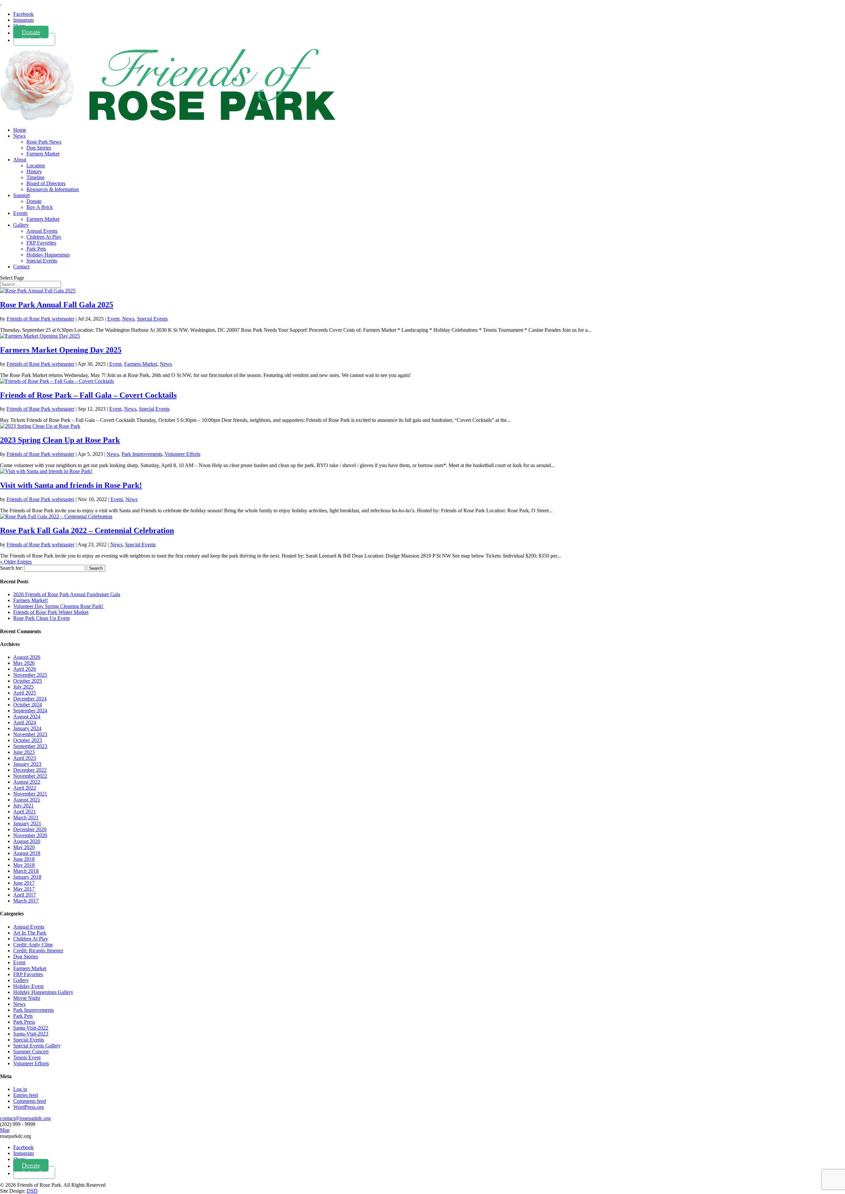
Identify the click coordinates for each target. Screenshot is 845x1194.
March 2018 (26, 871)
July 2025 (23, 687)
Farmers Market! (30, 600)
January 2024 (27, 728)
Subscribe (34, 39)
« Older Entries (16, 561)
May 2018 (24, 865)
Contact (21, 266)
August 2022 (26, 782)
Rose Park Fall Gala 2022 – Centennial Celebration (87, 530)
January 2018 (27, 877)
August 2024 (26, 716)
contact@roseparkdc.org (25, 1118)
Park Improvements (141, 454)
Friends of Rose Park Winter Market (50, 612)
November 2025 (30, 675)
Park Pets (36, 249)
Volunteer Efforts (182, 454)
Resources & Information (52, 189)
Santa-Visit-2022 (30, 1028)
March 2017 (26, 901)
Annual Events (41, 231)
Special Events (41, 260)
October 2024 (27, 704)
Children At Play (43, 237)
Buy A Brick (39, 207)
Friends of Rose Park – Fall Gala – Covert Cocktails (88, 395)
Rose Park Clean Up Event (41, 618)
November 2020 (30, 835)
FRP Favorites (41, 243)
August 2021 (26, 799)
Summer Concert (31, 1051)
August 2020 (26, 841)
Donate (31, 31)
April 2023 (24, 758)
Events (20, 213)
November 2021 (30, 794)
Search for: (11, 568)
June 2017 (24, 883)
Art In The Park (29, 933)
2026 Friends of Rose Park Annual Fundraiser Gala (66, 594)
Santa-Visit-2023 (30, 1034)
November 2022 (30, 776)
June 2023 (24, 752)
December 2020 (30, 829)
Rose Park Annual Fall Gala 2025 (56, 304)
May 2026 (24, 663)
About (19, 159)
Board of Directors (45, 183)
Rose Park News (43, 142)
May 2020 (24, 847)
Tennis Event (27, 1057)
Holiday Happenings (48, 254)
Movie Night (26, 998)
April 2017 (24, 895)
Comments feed (29, 1101)
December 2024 (30, 698)
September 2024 (30, 710)
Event (113, 319)
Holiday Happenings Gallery (43, 992)
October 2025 (27, 681)
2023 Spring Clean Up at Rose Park (60, 440)
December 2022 (30, 770)
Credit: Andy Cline (33, 944)
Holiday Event (28, 986)
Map (5, 1130)
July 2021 (23, 805)
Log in (20, 1089)
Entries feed (25, 1095)
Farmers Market (42, 153)
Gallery (21, 225)
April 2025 (24, 693)
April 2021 (24, 811)
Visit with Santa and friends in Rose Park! (71, 485)
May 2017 (24, 889)
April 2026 (24, 669)
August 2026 (26, 657)
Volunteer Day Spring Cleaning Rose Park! (58, 606)
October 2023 (27, 740)
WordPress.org (28, 1107)
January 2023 (27, 764)
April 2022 (24, 788)
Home (19, 130)
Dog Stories (38, 148)
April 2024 (24, 722)
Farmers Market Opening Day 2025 (60, 350)
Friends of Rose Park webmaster (40, 319)
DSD (32, 1191)
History (34, 171)
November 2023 (30, 734)
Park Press (24, 1022)
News (19, 136)
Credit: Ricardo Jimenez (38, 950)
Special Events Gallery (37, 1045)
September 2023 (30, 746)
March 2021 (26, 817)
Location (35, 165)
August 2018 (26, 853)
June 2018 (24, 859)
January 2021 (27, 823)
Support (21, 195)
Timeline (35, 177)
